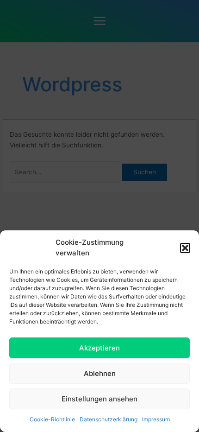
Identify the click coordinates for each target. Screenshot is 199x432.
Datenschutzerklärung (108, 419)
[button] (185, 248)
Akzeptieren (99, 347)
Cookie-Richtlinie (52, 419)
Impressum (156, 419)
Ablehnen (100, 373)
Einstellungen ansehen (99, 398)
